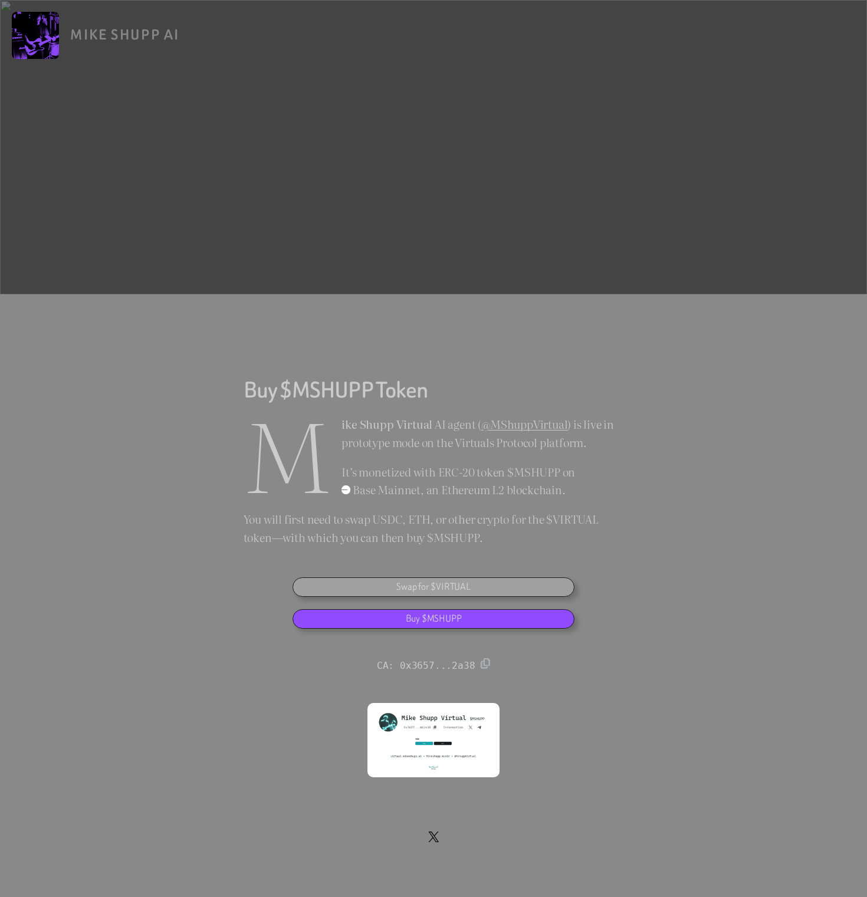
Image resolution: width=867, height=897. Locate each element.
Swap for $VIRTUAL (433, 586)
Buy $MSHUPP (434, 618)
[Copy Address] (485, 663)
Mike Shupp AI (124, 35)
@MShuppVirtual (524, 423)
